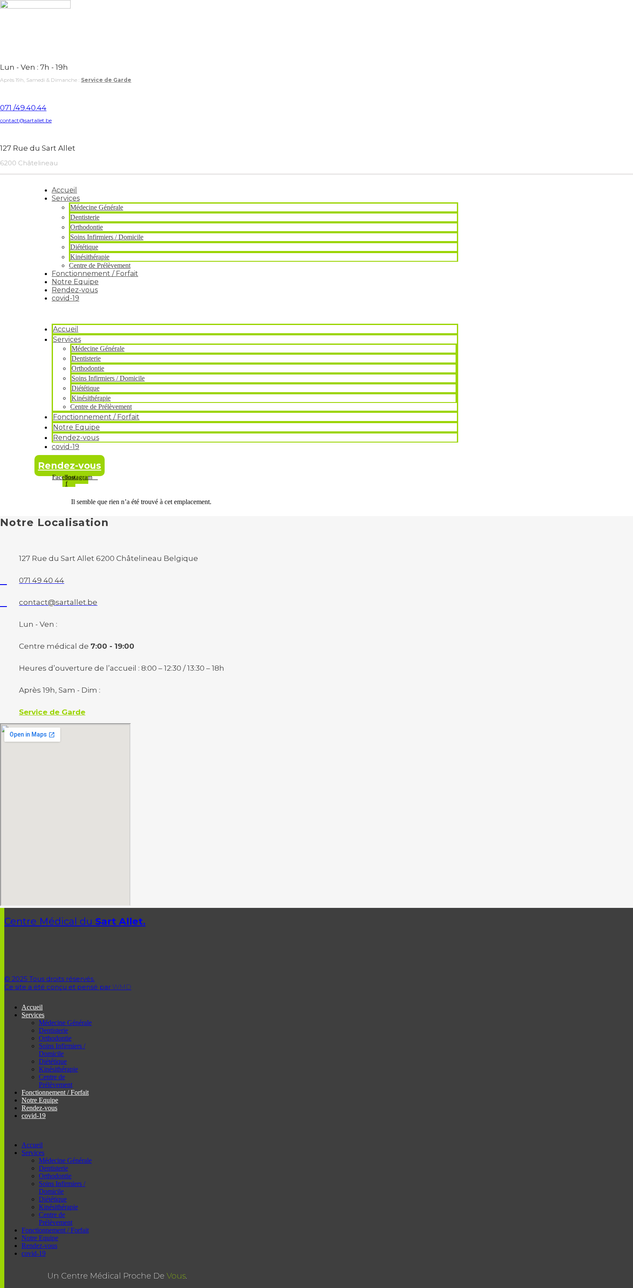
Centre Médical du (75, 921)
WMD (67, 983)
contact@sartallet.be (26, 120)
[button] (246, 313)
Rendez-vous (75, 290)
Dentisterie (84, 217)
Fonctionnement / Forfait (95, 273)
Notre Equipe (75, 282)
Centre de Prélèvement (99, 265)
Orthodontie (86, 227)
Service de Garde (106, 80)
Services (66, 198)
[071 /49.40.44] (2, 92)
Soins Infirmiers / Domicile (106, 237)
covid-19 (65, 298)
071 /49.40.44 (23, 107)
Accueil (64, 190)
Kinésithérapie (89, 256)
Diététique (84, 247)
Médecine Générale (96, 207)
